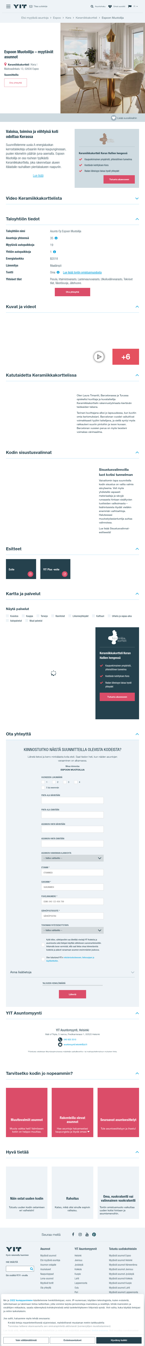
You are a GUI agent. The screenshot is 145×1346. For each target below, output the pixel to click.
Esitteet (14, 548)
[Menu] (8, 6)
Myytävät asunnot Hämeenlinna (123, 1264)
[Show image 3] (99, 357)
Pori (76, 1292)
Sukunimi (45, 881)
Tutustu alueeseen (119, 179)
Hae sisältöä (12, 1262)
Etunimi (44, 867)
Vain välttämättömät (26, 1340)
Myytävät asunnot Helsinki (120, 1260)
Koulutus (14, 616)
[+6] (125, 357)
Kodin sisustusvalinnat (29, 452)
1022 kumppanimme (21, 1300)
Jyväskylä (79, 1264)
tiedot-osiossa (100, 1330)
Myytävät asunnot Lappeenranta (123, 1292)
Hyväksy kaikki (119, 1340)
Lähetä (72, 994)
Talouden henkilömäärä (53, 983)
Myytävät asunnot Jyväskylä (121, 1273)
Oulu (77, 1287)
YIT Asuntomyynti (24, 1013)
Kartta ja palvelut (23, 593)
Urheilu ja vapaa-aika (122, 616)
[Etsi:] (31, 1268)
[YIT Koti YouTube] (87, 1234)
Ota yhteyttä (15, 82)
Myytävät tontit (46, 1282)
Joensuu (78, 1260)
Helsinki (78, 1255)
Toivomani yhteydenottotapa (55, 925)
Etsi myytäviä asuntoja (50, 1260)
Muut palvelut (36, 620)
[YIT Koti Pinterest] (94, 1234)
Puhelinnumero (48, 896)
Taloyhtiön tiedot (23, 218)
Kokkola (78, 1269)
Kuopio (78, 1273)
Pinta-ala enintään (50, 809)
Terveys (44, 616)
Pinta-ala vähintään (50, 795)
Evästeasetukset (72, 1340)
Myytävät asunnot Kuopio (120, 1282)
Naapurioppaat (47, 1273)
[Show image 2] (112, 332)
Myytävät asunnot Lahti (119, 1287)
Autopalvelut (16, 620)
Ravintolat (60, 616)
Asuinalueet (45, 1269)
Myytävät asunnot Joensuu (121, 1269)
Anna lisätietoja (20, 972)
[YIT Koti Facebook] (73, 1234)
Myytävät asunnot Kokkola (121, 1278)
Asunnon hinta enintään (52, 838)
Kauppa (29, 616)
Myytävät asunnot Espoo (120, 1255)
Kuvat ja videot (21, 306)
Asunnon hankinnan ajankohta (56, 853)
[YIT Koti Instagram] (80, 1234)
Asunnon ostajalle (48, 1264)
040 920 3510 (70, 1039)
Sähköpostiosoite (49, 910)
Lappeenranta (81, 1282)
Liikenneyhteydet (81, 616)
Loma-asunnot (46, 1278)
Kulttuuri (100, 616)
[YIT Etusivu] (20, 6)
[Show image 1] (102, 68)
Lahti (77, 1278)
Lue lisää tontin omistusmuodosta (82, 272)
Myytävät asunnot (48, 1255)
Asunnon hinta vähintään (53, 824)
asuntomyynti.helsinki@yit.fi (75, 1044)
